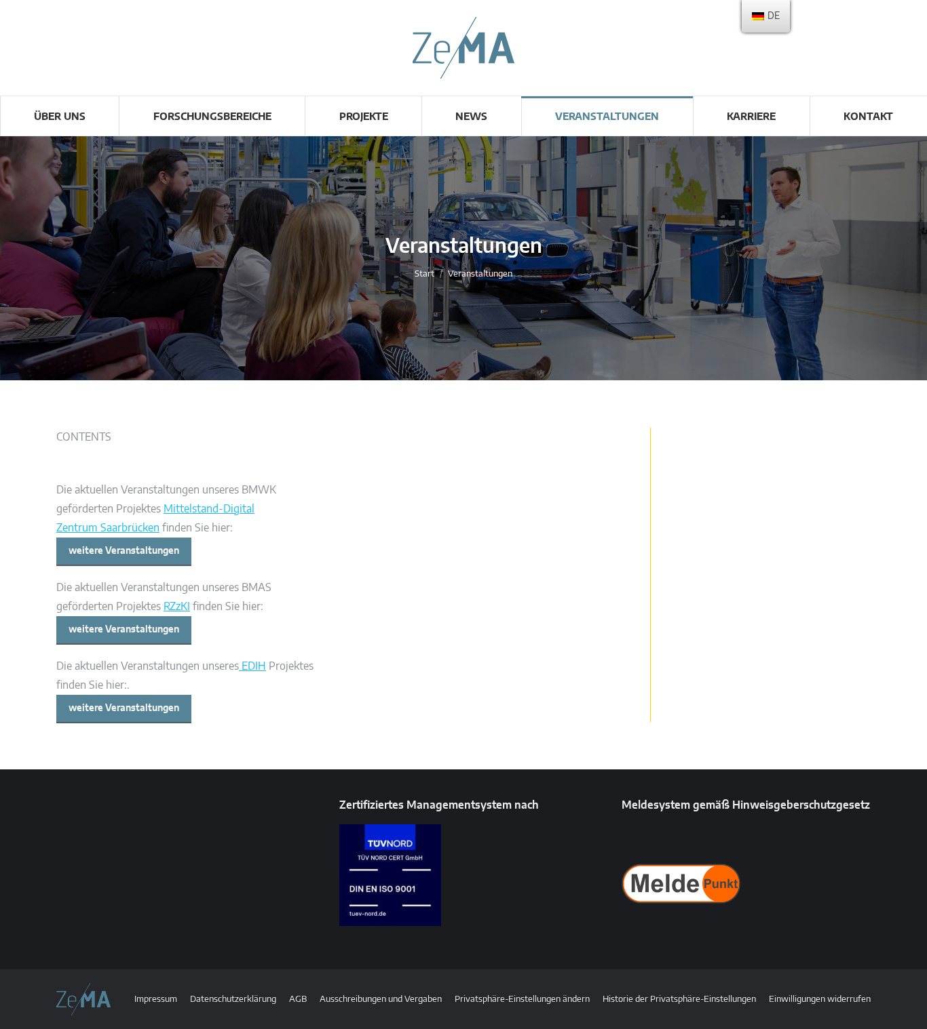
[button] (522, 999)
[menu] (766, 16)
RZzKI (177, 606)
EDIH (252, 666)
